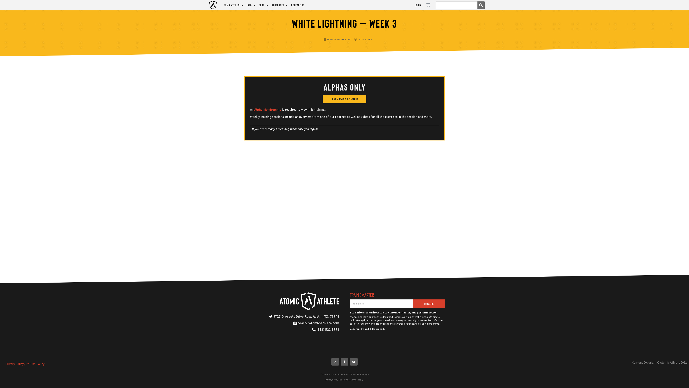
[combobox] (456, 5)
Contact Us (297, 5)
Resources (278, 5)
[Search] (481, 5)
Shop (261, 5)
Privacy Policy (331, 379)
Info (249, 5)
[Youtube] (354, 362)
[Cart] (428, 5)
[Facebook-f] (344, 362)
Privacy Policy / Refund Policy (24, 364)
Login (418, 5)
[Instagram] (335, 362)
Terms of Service (350, 379)
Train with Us (232, 5)
